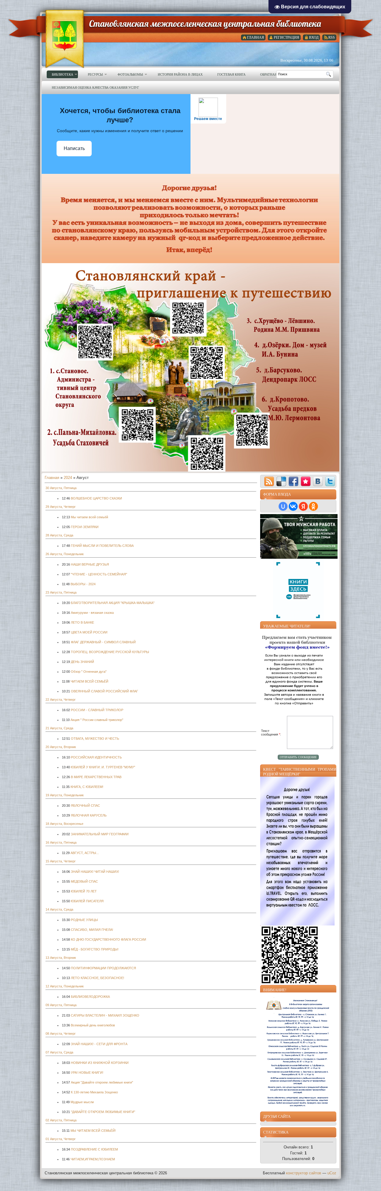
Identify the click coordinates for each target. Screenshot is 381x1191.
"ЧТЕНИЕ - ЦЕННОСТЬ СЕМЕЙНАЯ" (99, 574)
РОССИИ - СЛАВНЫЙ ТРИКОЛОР (97, 710)
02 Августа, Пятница (61, 1120)
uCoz (331, 1173)
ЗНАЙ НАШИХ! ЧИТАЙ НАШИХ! (95, 871)
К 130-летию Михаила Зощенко (94, 1092)
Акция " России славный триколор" (97, 720)
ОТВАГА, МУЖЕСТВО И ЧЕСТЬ (95, 738)
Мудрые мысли (82, 1102)
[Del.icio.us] (281, 481)
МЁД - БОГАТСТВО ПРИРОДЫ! (94, 949)
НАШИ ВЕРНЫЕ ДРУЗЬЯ (90, 564)
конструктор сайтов (303, 1173)
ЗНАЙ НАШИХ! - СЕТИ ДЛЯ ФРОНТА (99, 1044)
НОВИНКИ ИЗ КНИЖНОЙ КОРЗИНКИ (100, 1062)
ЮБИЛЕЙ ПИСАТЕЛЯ (87, 901)
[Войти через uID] (283, 506)
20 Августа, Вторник (61, 747)
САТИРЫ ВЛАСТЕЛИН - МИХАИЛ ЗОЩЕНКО (105, 1015)
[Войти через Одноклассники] (313, 506)
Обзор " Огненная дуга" (89, 671)
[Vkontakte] (318, 481)
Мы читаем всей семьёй (89, 517)
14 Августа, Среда (59, 909)
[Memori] (305, 481)
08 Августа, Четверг (61, 1033)
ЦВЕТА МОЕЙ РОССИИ (89, 632)
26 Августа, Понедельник (65, 554)
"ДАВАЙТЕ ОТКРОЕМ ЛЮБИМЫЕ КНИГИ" (103, 1112)
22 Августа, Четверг (61, 699)
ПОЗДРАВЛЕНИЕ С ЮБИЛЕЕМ (94, 1149)
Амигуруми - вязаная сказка (92, 612)
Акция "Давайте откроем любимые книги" (102, 1082)
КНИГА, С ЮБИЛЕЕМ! (87, 787)
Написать (74, 148)
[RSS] (269, 481)
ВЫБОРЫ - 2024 (83, 584)
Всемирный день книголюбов (93, 1025)
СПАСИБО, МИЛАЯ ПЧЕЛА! (92, 929)
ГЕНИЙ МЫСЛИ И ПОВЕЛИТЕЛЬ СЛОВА (102, 545)
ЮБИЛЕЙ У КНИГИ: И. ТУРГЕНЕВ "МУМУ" (103, 767)
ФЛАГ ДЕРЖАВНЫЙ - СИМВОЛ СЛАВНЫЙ (103, 642)
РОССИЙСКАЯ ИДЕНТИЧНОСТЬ (96, 757)
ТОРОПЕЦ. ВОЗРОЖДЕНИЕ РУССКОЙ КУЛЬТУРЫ (110, 652)
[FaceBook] (293, 481)
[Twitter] (330, 481)
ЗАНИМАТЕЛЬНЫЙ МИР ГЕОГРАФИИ (100, 834)
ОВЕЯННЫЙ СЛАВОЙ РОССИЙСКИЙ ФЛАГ (104, 691)
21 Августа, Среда (59, 728)
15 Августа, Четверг (61, 861)
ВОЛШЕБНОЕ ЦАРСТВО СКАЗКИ (96, 498)
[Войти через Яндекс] (303, 506)
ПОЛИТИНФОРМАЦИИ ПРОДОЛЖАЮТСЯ (103, 968)
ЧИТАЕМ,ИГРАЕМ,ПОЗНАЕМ (93, 1159)
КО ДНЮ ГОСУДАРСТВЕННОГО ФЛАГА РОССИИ (108, 939)
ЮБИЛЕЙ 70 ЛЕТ (84, 891)
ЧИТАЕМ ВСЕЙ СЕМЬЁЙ (89, 681)
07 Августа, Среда (59, 1052)
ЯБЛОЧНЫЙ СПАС (85, 805)
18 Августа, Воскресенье (64, 823)
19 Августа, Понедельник (65, 795)
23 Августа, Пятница (61, 592)
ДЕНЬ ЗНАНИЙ (82, 662)
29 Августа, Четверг (61, 506)
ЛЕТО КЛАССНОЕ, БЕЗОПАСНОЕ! (97, 978)
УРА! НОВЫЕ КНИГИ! (87, 1072)
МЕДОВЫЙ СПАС (84, 881)
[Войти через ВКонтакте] (293, 506)
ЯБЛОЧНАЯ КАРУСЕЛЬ (89, 815)
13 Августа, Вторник (61, 957)
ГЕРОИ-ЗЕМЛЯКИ (85, 527)
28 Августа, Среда (59, 535)
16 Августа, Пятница (61, 842)
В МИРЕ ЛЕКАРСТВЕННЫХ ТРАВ (96, 777)
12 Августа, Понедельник (65, 986)
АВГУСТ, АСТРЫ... (85, 853)
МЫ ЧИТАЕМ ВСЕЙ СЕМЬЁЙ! (93, 1130)
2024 (68, 477)
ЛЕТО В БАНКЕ (82, 622)
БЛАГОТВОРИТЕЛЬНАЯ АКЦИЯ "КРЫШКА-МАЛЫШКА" (112, 603)
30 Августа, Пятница (61, 488)
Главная (52, 477)
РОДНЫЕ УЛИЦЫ (84, 920)
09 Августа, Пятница (61, 1005)
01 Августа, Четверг (61, 1139)
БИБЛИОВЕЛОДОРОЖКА (90, 996)
